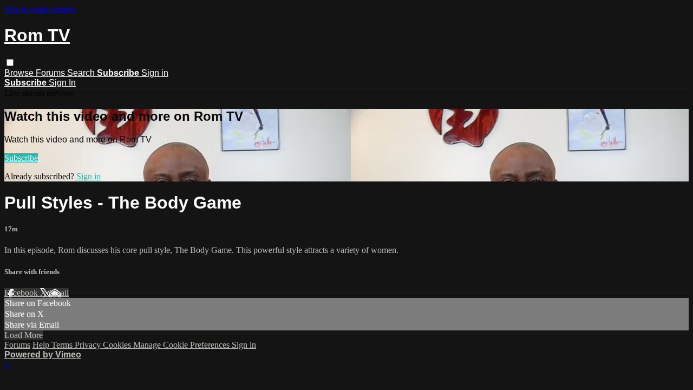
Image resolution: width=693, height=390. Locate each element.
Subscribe (21, 157)
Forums (51, 72)
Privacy (89, 344)
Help (41, 344)
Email (59, 292)
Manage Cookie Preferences (182, 344)
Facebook (22, 292)
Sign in (154, 72)
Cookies (118, 344)
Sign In (62, 82)
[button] (10, 62)
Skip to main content (39, 9)
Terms (63, 344)
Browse (20, 72)
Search (82, 72)
